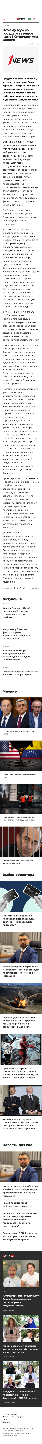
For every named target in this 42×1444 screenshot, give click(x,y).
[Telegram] (23, 588)
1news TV (6, 1291)
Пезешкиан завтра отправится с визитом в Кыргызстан (20, 673)
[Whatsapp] (20, 588)
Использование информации (15, 1417)
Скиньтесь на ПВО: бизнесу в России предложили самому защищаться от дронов (20, 1236)
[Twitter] (17, 588)
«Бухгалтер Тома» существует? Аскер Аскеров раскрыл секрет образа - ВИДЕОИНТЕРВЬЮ (21, 1300)
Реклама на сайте (10, 1414)
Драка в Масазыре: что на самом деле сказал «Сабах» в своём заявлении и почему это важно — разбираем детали (21, 1073)
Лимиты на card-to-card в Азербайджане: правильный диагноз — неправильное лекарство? (19, 920)
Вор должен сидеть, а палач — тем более (18, 732)
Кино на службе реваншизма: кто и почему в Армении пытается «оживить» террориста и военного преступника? (20, 1220)
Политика (6, 603)
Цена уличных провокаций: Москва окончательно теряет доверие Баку (19, 818)
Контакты (6, 1422)
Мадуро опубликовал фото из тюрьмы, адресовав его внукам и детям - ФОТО (17, 634)
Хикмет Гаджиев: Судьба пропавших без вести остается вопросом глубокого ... (17, 613)
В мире (5, 625)
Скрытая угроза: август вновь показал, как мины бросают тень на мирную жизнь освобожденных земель (20, 1022)
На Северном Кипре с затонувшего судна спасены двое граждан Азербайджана (16, 655)
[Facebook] (14, 588)
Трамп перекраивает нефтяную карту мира (20, 775)
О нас (5, 1419)
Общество (6, 646)
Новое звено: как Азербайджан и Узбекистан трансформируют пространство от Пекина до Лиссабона (21, 971)
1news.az (10, 1430)
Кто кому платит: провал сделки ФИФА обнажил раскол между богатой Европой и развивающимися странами (21, 1124)
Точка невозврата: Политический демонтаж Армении (18, 861)
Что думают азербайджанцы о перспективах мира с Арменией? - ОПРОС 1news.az (20, 1394)
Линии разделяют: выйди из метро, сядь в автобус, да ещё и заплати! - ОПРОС (20, 1349)
